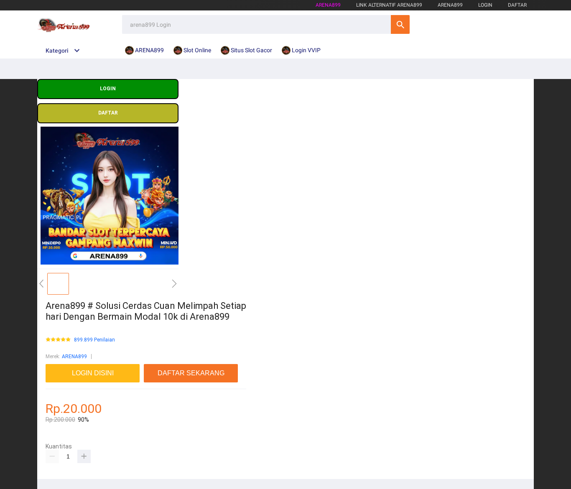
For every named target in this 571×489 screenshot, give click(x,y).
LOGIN (485, 5)
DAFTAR (517, 5)
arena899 (328, 5)
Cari (400, 24)
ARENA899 (74, 356)
